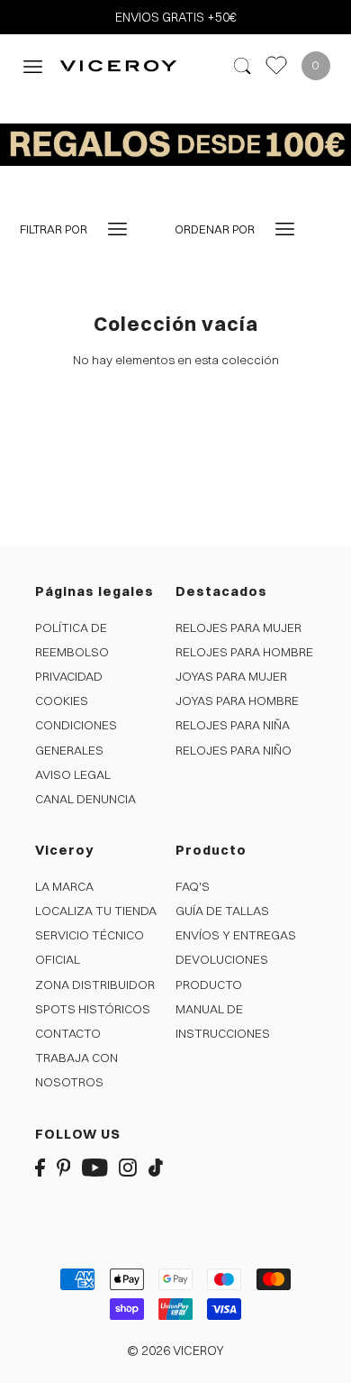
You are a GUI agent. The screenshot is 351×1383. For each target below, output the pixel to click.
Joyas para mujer (231, 676)
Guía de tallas (222, 910)
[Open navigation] (33, 65)
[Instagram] (128, 1167)
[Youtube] (95, 1167)
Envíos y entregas (236, 935)
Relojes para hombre (244, 652)
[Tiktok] (155, 1167)
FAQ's (193, 886)
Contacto (68, 1033)
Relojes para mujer (239, 627)
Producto (209, 984)
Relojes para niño (234, 750)
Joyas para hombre (237, 700)
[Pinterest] (64, 1167)
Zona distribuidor (95, 984)
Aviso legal (73, 774)
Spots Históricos (92, 1009)
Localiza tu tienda (96, 910)
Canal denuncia (85, 799)
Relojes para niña (233, 725)
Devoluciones (222, 959)
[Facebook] (40, 1167)
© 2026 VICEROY (175, 1350)
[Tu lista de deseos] (276, 65)
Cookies (61, 700)
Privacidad (69, 676)
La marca (64, 886)
